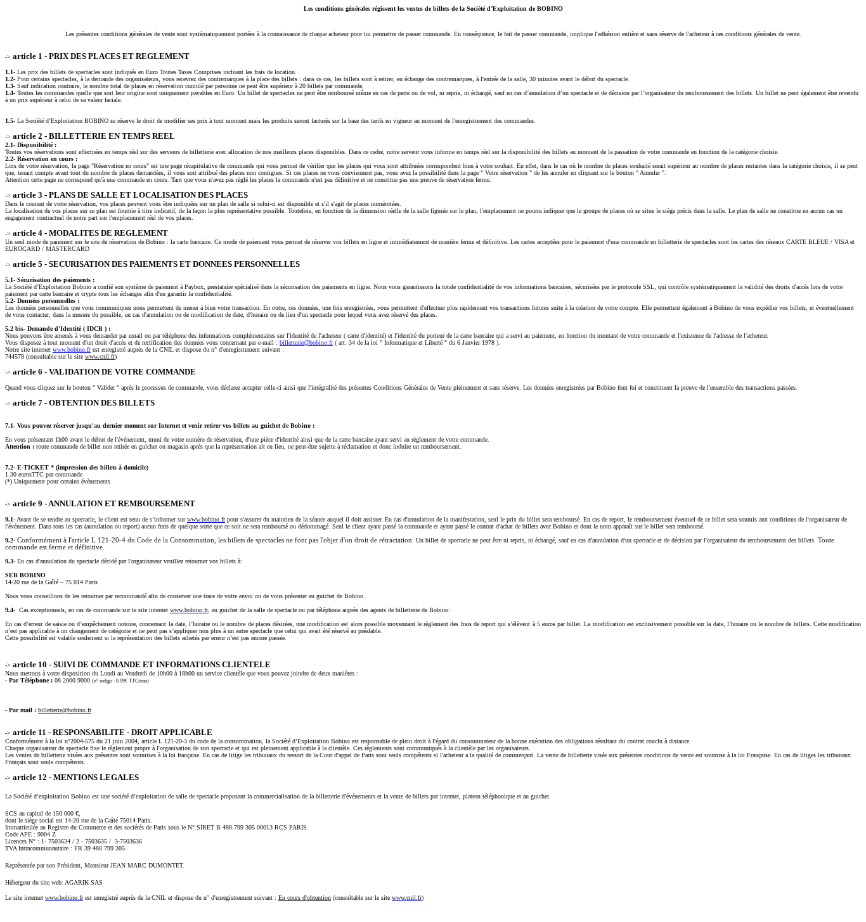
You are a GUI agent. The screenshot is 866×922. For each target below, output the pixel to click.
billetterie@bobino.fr (306, 342)
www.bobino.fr (72, 349)
